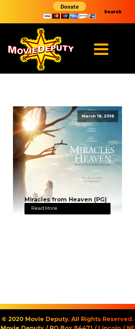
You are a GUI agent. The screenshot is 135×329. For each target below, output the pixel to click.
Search (113, 11)
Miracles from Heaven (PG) (65, 199)
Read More (44, 208)
